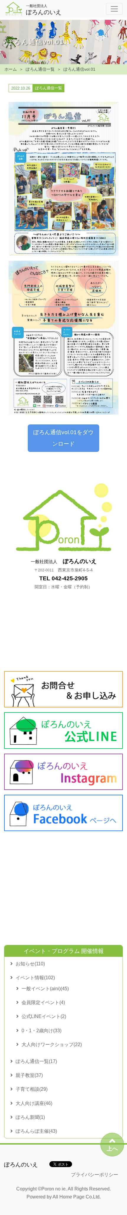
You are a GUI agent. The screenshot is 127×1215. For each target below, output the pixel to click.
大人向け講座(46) (34, 1103)
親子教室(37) (29, 1075)
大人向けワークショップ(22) (52, 1044)
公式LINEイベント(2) (44, 1016)
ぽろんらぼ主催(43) (36, 1131)
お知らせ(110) (30, 963)
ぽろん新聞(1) (30, 1117)
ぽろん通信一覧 (40, 69)
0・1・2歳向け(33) (41, 1030)
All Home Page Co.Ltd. (77, 1196)
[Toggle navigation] (114, 9)
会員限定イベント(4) (43, 1002)
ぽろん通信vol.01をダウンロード (63, 438)
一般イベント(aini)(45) (45, 988)
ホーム (10, 69)
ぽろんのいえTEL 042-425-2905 (64, 573)
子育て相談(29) (32, 1089)
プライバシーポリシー (94, 1174)
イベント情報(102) (35, 977)
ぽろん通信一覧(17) (36, 1061)
